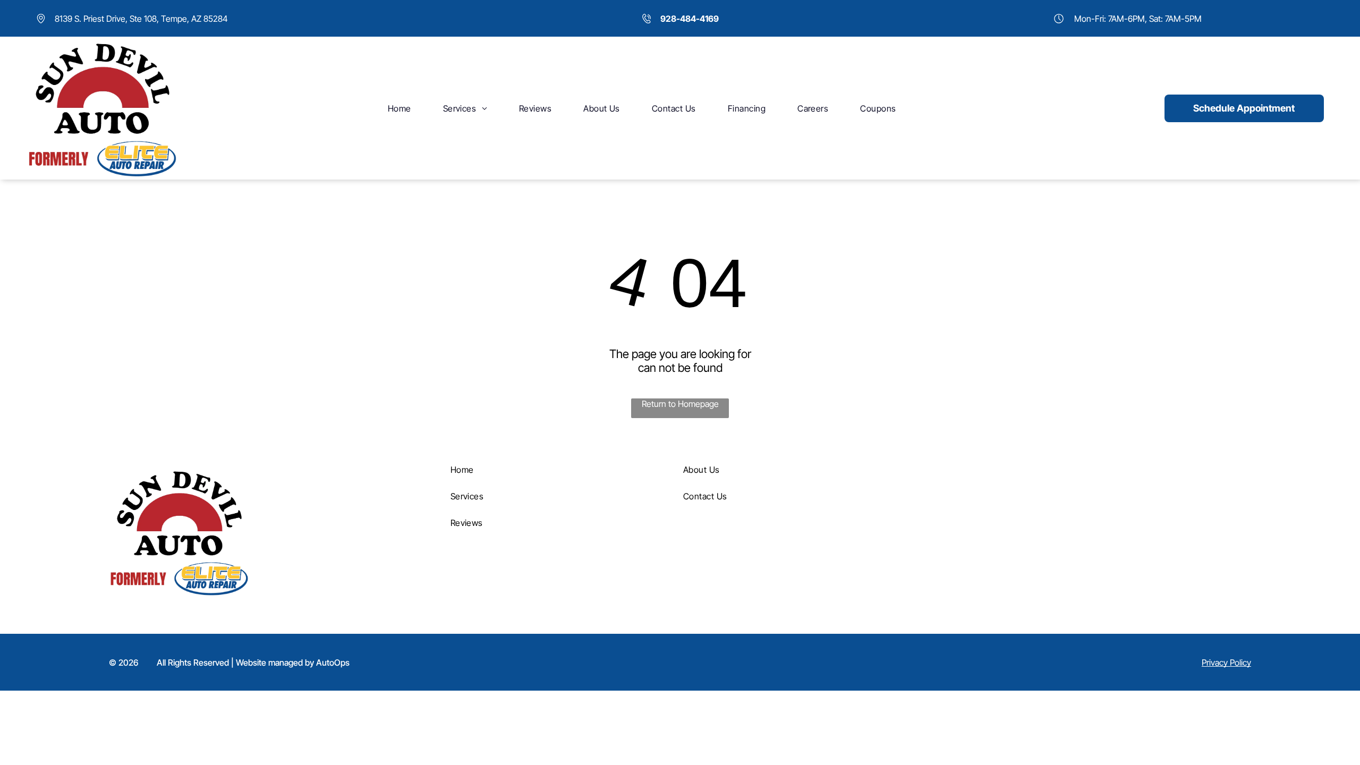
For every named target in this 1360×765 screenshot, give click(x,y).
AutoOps (333, 662)
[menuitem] (399, 108)
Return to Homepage (680, 403)
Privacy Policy (1226, 662)
